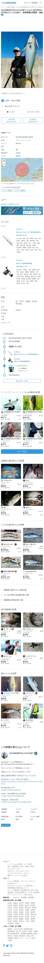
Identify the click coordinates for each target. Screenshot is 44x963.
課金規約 (10, 892)
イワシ (39, 276)
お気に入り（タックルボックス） (18, 871)
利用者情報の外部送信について (17, 888)
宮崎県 (33, 921)
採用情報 (31, 897)
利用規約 (16, 881)
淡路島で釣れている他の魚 (15, 590)
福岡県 (33, 919)
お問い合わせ (28, 895)
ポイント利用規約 (13, 890)
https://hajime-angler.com (12, 790)
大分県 (27, 921)
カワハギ (22, 245)
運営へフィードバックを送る (17, 875)
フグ (39, 250)
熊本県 (21, 921)
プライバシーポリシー (28, 881)
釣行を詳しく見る (22, 381)
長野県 (33, 910)
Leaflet (18, 181)
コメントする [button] (34, 112)
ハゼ (37, 240)
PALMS (3, 204)
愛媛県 (21, 919)
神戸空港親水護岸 (13, 933)
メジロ (28, 140)
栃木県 (27, 905)
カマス (25, 243)
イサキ (34, 245)
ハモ (33, 247)
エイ (37, 247)
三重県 (27, 912)
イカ (24, 238)
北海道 (9, 903)
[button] (4, 161)
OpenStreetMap (26, 181)
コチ (27, 240)
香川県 (15, 919)
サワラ (31, 238)
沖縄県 (17, 923)
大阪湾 (30, 931)
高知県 (27, 919)
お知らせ (16, 897)
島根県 (15, 917)
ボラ (38, 243)
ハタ (18, 243)
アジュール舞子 (30, 938)
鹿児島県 (10, 923)
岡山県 (21, 917)
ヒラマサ (19, 247)
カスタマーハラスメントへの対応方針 (20, 885)
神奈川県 (28, 907)
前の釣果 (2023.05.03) (11, 120)
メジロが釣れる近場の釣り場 (16, 595)
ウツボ (18, 252)
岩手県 (21, 903)
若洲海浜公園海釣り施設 (29, 933)
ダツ (18, 245)
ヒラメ (18, 240)
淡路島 (18, 156)
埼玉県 (9, 907)
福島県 (15, 905)
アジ (39, 238)
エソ (30, 243)
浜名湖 (24, 931)
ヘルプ (9, 881)
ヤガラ (24, 247)
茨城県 (21, 905)
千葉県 (15, 907)
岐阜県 (9, 912)
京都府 (9, 914)
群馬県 (33, 905)
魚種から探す (29, 866)
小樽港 (9, 940)
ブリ (17, 140)
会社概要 (24, 897)
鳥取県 (9, 917)
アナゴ (18, 279)
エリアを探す (27, 864)
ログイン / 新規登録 (31, 3)
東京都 (21, 907)
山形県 (9, 905)
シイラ (34, 243)
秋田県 (33, 903)
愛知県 (21, 912)
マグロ (27, 250)
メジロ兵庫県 (7, 190)
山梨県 (27, 910)
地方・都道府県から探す (15, 866)
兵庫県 (18, 153)
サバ (21, 243)
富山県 (9, 910)
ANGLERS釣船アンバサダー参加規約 (27, 892)
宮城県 (27, 903)
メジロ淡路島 (20, 190)
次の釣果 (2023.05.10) (33, 120)
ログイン (27, 873)
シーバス (19, 238)
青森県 (15, 903)
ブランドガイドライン (14, 895)
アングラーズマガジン (14, 873)
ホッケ (31, 250)
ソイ (37, 272)
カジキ (18, 283)
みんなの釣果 (17, 864)
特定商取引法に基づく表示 (30, 890)
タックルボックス (13, 869)
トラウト (25, 269)
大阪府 (15, 914)
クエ (22, 250)
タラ (36, 281)
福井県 (21, 910)
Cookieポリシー (12, 883)
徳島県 (9, 919)
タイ (36, 238)
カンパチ (28, 245)
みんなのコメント (12, 106)
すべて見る (22, 451)
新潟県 (34, 907)
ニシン (18, 250)
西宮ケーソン (19, 938)
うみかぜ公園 (17, 929)
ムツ (38, 279)
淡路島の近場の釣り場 (13, 600)
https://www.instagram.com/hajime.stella (17, 802)
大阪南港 (10, 938)
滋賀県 (33, 912)
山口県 (33, 917)
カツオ (29, 247)
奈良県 (27, 914)
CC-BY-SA (39, 181)
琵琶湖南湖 (11, 931)
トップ (9, 864)
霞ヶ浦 (18, 931)
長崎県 (15, 921)
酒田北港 (22, 936)
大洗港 (15, 936)
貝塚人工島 (30, 936)
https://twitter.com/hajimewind (13, 796)
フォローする (6, 825)
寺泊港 (9, 936)
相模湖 (9, 929)
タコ (31, 274)
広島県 (27, 917)
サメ (36, 250)
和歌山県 (34, 914)
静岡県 (15, 912)
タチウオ (32, 240)
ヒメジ (23, 283)
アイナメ (26, 274)
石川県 (15, 910)
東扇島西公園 (27, 929)
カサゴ (23, 240)
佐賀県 (9, 921)
